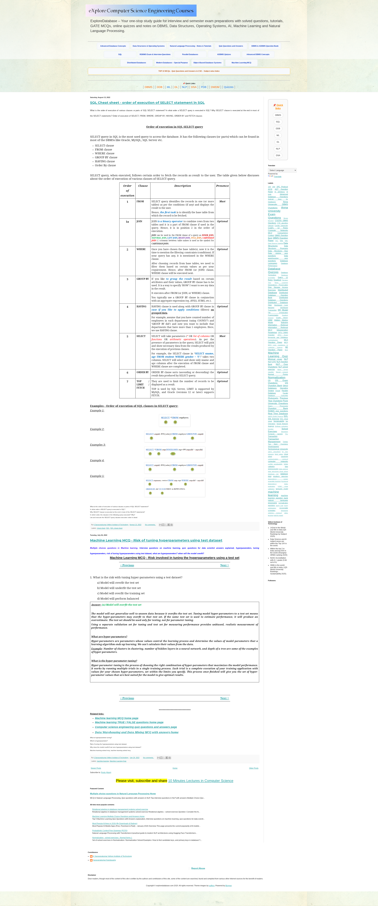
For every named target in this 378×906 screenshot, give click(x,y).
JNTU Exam (282, 335)
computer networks (278, 461)
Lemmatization (273, 340)
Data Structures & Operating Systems (149, 46)
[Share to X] (165, 524)
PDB (203, 87)
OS (269, 380)
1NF (269, 187)
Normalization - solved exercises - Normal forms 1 (112, 838)
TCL (286, 434)
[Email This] (160, 524)
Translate (277, 177)
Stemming (284, 431)
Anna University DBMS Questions (278, 204)
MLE (286, 350)
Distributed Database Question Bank (278, 295)
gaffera (212, 886)
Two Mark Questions (278, 444)
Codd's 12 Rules (278, 228)
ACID (270, 189)
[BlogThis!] (163, 524)
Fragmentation (273, 315)
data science (283, 469)
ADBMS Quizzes (224, 54)
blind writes (279, 454)
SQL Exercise (273, 419)
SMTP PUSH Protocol (275, 416)
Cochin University (281, 225)
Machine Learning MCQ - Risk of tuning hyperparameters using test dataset (156, 540)
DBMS (148, 87)
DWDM (215, 87)
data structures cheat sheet (278, 471)
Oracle (277, 391)
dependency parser (278, 479)
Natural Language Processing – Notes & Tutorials (190, 46)
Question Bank (278, 408)
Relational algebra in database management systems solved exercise (120, 809)
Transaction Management (274, 440)
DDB (159, 87)
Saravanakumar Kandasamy (104, 860)
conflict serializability (275, 464)
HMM (270, 320)
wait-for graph (278, 515)
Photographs (273, 398)
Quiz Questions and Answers (231, 46)
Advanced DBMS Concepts (258, 54)
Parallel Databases (190, 54)
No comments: (150, 525)
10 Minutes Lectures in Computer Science (200, 781)
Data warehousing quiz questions (278, 258)
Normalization (276, 377)
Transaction (272, 436)
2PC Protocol (282, 187)
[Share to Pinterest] (171, 524)
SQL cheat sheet (116, 528)
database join (273, 474)
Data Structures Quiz (278, 251)
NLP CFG (272, 362)
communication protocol (278, 459)
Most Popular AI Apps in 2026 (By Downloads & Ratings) (114, 823)
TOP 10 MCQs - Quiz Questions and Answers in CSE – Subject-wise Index (189, 71)
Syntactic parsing (275, 434)
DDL (281, 241)
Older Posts (253, 768)
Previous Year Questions (278, 399)
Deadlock (277, 280)
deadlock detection (280, 476)
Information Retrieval (278, 325)
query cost (279, 505)
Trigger (285, 442)
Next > (224, 565)
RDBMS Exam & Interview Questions (155, 54)
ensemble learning (274, 481)
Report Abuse (198, 868)
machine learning (103, 761)
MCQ (286, 342)
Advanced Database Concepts (113, 46)
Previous (127, 565)
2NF (273, 187)
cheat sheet (101, 528)
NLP (184, 87)
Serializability (278, 421)
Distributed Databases (136, 63)
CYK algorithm (282, 223)
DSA (194, 87)
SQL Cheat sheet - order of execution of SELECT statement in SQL (147, 103)
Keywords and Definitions (278, 337)
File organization (278, 313)
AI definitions (279, 192)
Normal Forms (278, 374)
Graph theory (282, 318)
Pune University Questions (278, 402)
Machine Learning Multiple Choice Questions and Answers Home (118, 816)
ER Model (283, 310)
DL (176, 87)
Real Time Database (278, 413)
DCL (276, 241)
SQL (120, 54)
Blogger (228, 886)
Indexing (284, 322)
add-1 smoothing (274, 451)
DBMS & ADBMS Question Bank (264, 46)
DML (286, 241)
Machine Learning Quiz (118, 761)
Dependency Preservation (278, 285)
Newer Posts (96, 768)
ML (169, 87)
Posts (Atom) (106, 772)
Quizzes (228, 87)
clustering (284, 456)
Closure (271, 225)
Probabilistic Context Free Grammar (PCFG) (109, 831)
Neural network (282, 372)
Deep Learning (281, 282)
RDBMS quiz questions (278, 411)
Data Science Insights (275, 243)
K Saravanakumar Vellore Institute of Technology (112, 856)
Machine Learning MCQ (241, 63)
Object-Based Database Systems (207, 63)
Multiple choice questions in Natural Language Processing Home (123, 793)
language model (282, 489)
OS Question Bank (278, 384)
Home (175, 768)
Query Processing (278, 406)
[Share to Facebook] (168, 524)
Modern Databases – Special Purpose (172, 63)
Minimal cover (275, 359)
